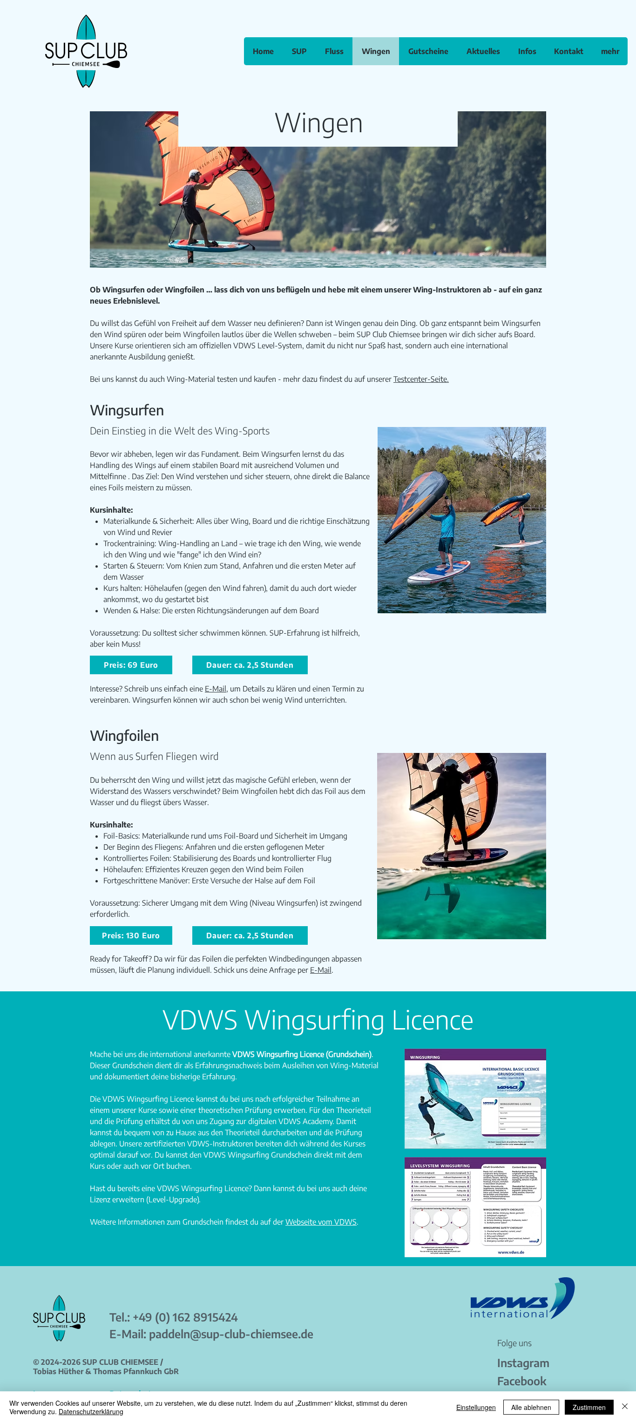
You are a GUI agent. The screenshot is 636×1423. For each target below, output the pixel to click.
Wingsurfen (123, 289)
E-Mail (215, 688)
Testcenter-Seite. (421, 379)
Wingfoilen (185, 289)
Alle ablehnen (531, 1407)
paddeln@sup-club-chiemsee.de (231, 1334)
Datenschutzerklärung (91, 1411)
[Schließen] (624, 1407)
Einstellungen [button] (476, 1407)
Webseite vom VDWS (321, 1221)
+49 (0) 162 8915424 (185, 1317)
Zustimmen (589, 1407)
